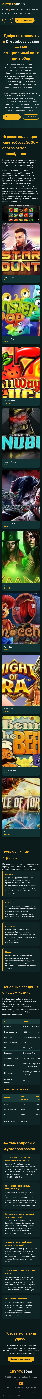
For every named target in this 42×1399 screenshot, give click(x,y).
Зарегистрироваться (21, 1359)
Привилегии (25, 10)
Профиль (7, 20)
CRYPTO (13, 4)
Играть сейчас (12, 117)
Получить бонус (31, 116)
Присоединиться (24, 20)
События (6, 13)
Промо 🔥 (6, 10)
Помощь (26, 13)
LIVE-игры (15, 10)
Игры (20, 13)
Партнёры (35, 10)
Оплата (14, 13)
